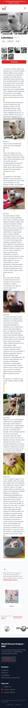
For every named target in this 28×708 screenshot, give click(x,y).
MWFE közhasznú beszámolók (10, 677)
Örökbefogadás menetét (10, 580)
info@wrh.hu (7, 687)
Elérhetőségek (5, 675)
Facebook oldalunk (9, 689)
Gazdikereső (5, 670)
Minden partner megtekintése (17, 617)
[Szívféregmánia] (10, 629)
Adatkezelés (10, 704)
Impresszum (18, 704)
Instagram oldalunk (9, 692)
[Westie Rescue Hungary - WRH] (3, 8)
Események (4, 673)
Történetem (14, 62)
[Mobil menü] (25, 8)
